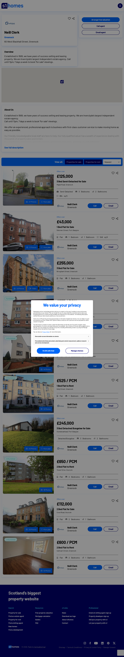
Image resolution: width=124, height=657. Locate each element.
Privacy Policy (46, 332)
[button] (62, 336)
